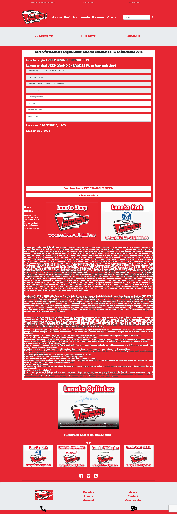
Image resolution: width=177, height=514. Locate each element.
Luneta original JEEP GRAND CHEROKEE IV (57, 60)
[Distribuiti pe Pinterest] (31, 210)
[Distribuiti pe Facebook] (25, 210)
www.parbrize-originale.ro (41, 247)
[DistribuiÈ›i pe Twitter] (28, 210)
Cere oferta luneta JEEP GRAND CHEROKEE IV (89, 188)
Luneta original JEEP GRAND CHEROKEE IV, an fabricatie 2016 (71, 65)
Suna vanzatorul (89, 195)
